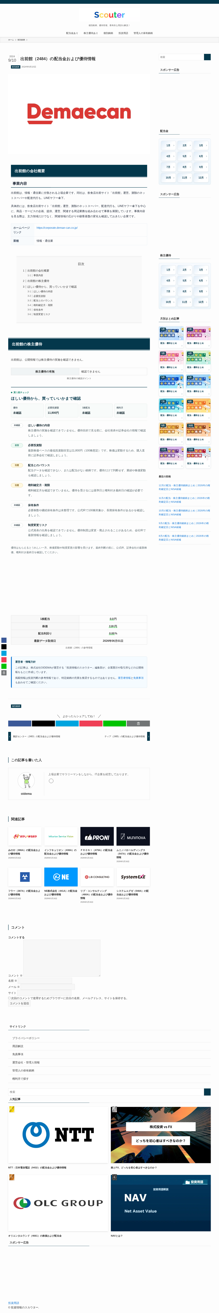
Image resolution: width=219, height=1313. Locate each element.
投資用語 (13, 1303)
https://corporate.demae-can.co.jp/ (57, 227)
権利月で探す (20, 1078)
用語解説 (17, 1046)
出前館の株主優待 (38, 280)
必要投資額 (40, 296)
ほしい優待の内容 (43, 291)
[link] (51, 781)
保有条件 (38, 309)
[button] (19, 723)
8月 (185, 166)
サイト (12, 992)
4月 (168, 156)
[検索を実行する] (207, 57)
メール (14, 986)
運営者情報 (124, 678)
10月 (168, 177)
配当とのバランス (43, 300)
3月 (201, 145)
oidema (26, 793)
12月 (201, 177)
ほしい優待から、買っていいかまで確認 (52, 286)
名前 (12, 980)
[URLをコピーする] (138, 723)
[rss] (204, 2)
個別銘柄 (15, 67)
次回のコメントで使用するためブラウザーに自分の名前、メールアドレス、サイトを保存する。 (70, 998)
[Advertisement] (79, 586)
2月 (185, 145)
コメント (15, 975)
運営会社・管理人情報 (26, 1062)
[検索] (208, 2)
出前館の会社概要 (38, 270)
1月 (168, 145)
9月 (201, 166)
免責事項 (138, 678)
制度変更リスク (42, 314)
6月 (201, 156)
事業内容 (38, 275)
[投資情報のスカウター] (109, 15)
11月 (184, 177)
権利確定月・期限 (43, 305)
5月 (185, 156)
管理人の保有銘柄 (23, 1070)
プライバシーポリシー (26, 1038)
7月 (168, 166)
